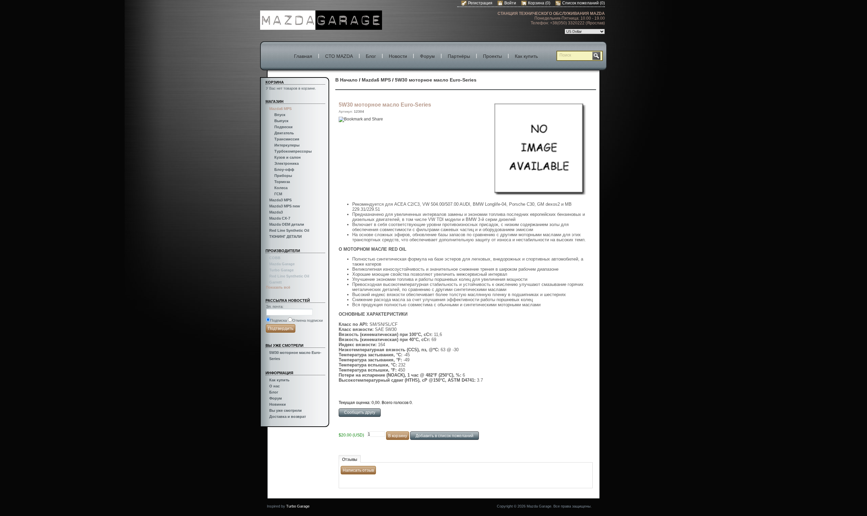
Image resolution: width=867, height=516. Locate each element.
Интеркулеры (286, 145)
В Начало (346, 80)
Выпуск (281, 121)
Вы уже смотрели (285, 410)
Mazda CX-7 (279, 218)
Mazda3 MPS (280, 200)
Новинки (277, 404)
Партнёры (459, 56)
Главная (303, 56)
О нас (274, 386)
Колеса (281, 188)
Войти (510, 3)
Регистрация (480, 3)
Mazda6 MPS (280, 109)
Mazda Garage (282, 264)
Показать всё (278, 287)
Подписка (278, 320)
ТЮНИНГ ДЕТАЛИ (285, 236)
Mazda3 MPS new (284, 206)
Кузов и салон (287, 157)
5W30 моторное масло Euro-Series (436, 80)
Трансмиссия (286, 139)
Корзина (536, 3)
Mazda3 (276, 212)
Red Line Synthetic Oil (289, 230)
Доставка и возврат (287, 416)
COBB (274, 258)
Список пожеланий (580, 3)
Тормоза (282, 182)
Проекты (492, 56)
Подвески (283, 127)
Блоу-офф (284, 169)
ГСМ (278, 194)
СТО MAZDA (339, 56)
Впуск (280, 115)
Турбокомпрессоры (293, 151)
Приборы (283, 176)
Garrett (275, 282)
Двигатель (284, 133)
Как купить (526, 56)
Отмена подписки (307, 320)
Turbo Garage (281, 270)
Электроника (286, 163)
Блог (371, 56)
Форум (427, 56)
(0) (547, 3)
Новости (398, 56)
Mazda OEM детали (286, 224)
